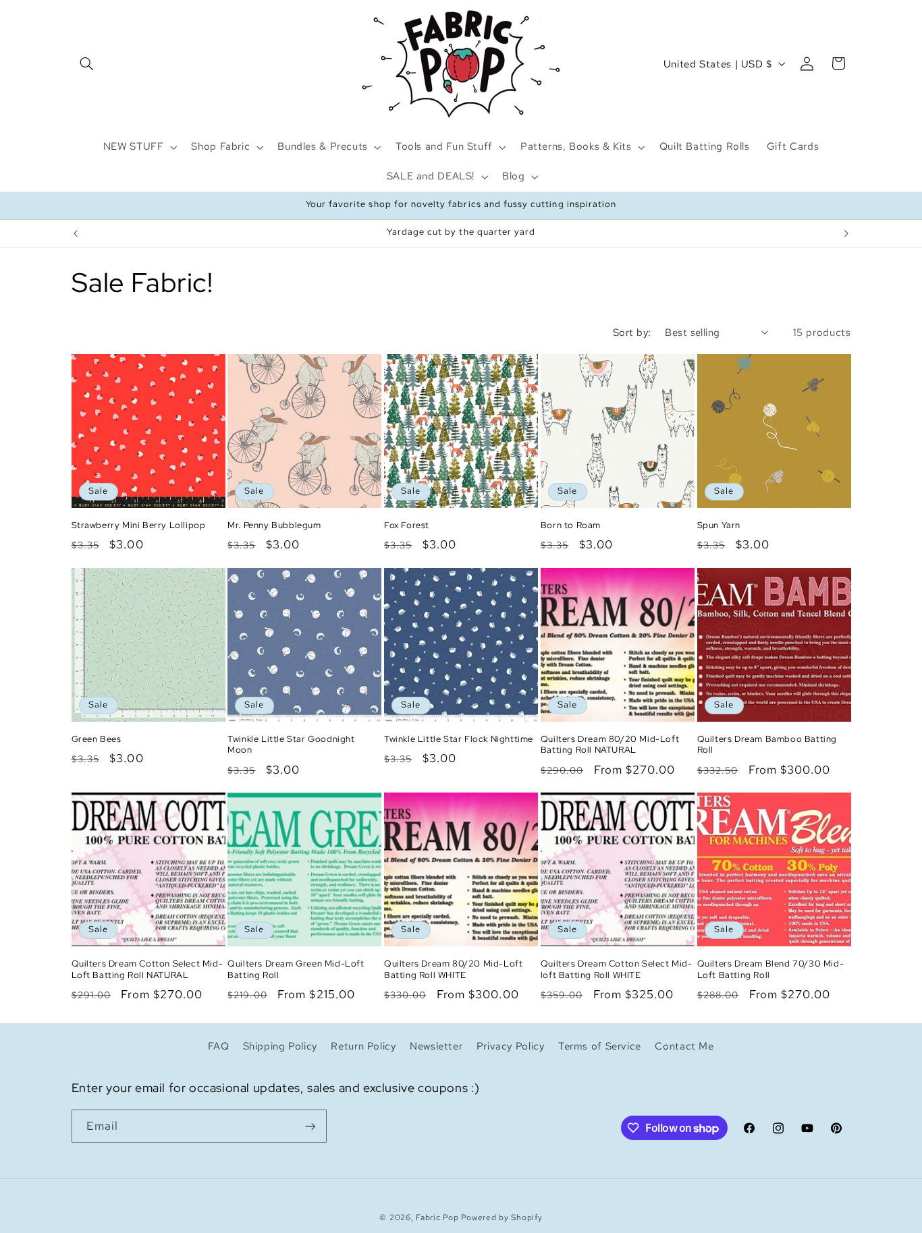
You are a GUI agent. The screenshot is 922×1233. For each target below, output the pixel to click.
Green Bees (96, 739)
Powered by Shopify (501, 1217)
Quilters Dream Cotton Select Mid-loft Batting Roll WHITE (617, 969)
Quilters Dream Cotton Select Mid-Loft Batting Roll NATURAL (147, 969)
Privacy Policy (511, 1045)
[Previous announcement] (75, 233)
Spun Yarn (718, 525)
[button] (87, 63)
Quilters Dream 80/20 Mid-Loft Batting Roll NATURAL (610, 745)
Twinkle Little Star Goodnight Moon (290, 745)
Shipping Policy (280, 1045)
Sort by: (632, 332)
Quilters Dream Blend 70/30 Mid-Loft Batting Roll (770, 969)
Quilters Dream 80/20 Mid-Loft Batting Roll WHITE (453, 969)
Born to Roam (571, 525)
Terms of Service (599, 1045)
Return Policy (363, 1045)
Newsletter (436, 1045)
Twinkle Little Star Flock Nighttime (458, 739)
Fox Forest (406, 525)
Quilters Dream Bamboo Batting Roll (767, 745)
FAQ (218, 1045)
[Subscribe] (309, 1126)
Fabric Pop (437, 1217)
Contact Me (684, 1045)
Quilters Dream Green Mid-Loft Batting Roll (295, 969)
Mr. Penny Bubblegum (274, 525)
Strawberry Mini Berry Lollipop (139, 525)
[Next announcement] (846, 233)
